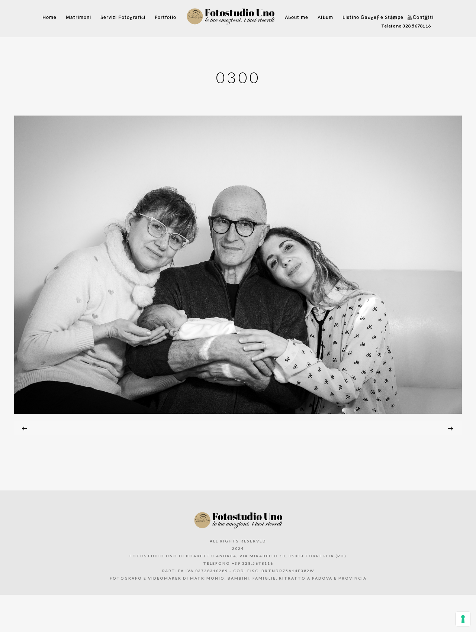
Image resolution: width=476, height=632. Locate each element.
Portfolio (165, 17)
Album (325, 17)
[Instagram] (424, 17)
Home (49, 17)
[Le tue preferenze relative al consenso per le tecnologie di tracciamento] (463, 619)
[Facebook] (375, 17)
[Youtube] (408, 17)
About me (296, 17)
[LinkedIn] (391, 17)
